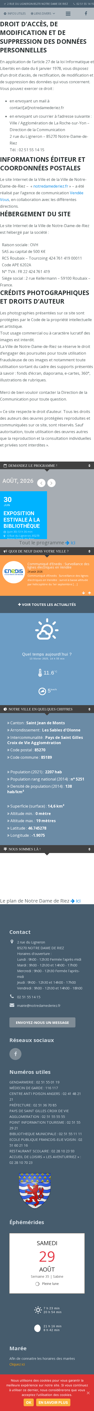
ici (72, 542)
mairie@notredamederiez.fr (38, 1005)
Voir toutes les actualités (48, 604)
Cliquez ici (17, 1364)
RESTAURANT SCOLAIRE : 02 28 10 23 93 (41, 1151)
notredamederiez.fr (50, 186)
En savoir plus (53, 1402)
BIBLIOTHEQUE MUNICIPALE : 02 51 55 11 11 (45, 1134)
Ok (28, 1402)
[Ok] (88, 1392)
